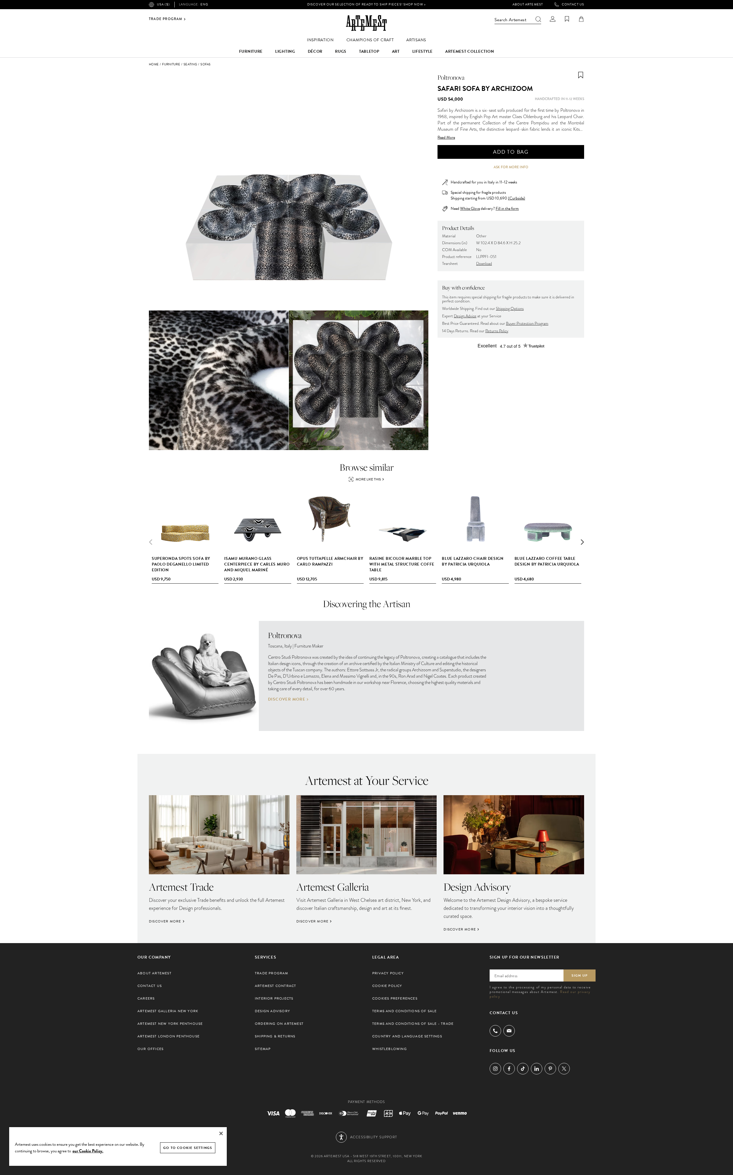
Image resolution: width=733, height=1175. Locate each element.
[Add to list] (580, 75)
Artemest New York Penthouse (170, 1023)
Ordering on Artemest (279, 1023)
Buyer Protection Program (527, 323)
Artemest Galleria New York (167, 1011)
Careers (146, 998)
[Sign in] (552, 19)
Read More (446, 137)
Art (396, 51)
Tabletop (369, 51)
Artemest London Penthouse (168, 1036)
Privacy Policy (388, 973)
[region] (118, 1146)
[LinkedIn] (536, 1068)
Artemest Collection (469, 51)
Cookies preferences (394, 998)
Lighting (285, 51)
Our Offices (150, 1048)
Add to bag (511, 152)
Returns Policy (496, 331)
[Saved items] (567, 19)
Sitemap (263, 1048)
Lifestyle (422, 51)
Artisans (416, 40)
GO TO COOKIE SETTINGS (187, 1147)
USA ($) (163, 4)
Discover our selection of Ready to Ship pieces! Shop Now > (366, 4)
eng (193, 4)
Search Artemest (510, 19)
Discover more (286, 699)
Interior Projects (274, 998)
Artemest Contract (275, 985)
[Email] (509, 1031)
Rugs (340, 51)
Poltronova (451, 77)
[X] (564, 1068)
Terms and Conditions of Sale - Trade (413, 1023)
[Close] (221, 1133)
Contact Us (573, 4)
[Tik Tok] (522, 1068)
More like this (368, 479)
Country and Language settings (407, 1036)
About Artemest (528, 4)
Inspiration (320, 40)
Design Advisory (272, 1011)
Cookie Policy (387, 985)
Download (484, 263)
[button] (582, 542)
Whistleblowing (389, 1048)
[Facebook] (509, 1068)
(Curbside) (516, 198)
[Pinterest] (550, 1068)
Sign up (580, 975)
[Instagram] (495, 1068)
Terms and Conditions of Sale (404, 1011)
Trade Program (165, 19)
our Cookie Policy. (87, 1151)
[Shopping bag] (581, 19)
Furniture (251, 51)
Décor (315, 51)
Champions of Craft (370, 40)
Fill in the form (507, 209)
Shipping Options (510, 308)
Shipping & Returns (275, 1036)
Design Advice (465, 316)
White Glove (470, 209)
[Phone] (495, 1030)
